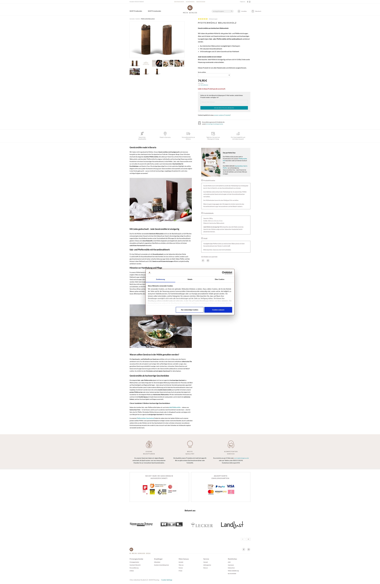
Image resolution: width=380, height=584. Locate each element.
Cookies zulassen (218, 310)
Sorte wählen (202, 72)
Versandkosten (204, 85)
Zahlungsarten (207, 565)
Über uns (181, 565)
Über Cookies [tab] (219, 279)
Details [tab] (190, 279)
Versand (205, 562)
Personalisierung (134, 568)
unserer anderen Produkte (222, 115)
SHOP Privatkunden (136, 11)
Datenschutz (231, 568)
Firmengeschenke (134, 562)
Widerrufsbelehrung (233, 570)
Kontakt (181, 562)
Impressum (231, 565)
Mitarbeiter (157, 562)
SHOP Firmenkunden (154, 11)
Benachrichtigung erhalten (224, 108)
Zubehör (137, 19)
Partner (181, 568)
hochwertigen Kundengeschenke (214, 124)
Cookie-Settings (166, 580)
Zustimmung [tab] (160, 279)
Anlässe (132, 570)
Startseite (132, 19)
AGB (229, 562)
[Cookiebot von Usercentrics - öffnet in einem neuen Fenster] (223, 272)
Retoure (205, 568)
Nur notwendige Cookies (189, 310)
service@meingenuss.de (241, 458)
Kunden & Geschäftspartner (161, 565)
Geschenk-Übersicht (135, 565)
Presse (180, 570)
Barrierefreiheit (232, 573)
